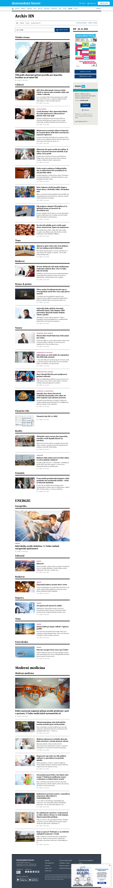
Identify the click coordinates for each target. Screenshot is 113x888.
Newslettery (82, 865)
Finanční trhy (22, 411)
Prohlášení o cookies (64, 863)
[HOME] (12, 8)
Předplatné (104, 3)
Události (19, 84)
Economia (47, 865)
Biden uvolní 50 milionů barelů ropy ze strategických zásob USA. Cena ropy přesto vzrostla (53, 291)
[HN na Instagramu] (31, 872)
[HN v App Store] (33, 879)
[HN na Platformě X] (26, 872)
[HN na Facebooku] (28, 872)
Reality (18, 431)
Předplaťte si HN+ (85, 76)
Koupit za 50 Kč (85, 71)
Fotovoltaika (21, 642)
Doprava (19, 598)
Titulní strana (22, 37)
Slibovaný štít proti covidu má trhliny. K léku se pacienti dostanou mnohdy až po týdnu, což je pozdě (52, 151)
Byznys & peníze (23, 284)
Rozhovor (20, 261)
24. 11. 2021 (20, 30)
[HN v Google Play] (22, 879)
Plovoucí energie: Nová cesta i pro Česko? (52, 650)
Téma (18, 240)
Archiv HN (24, 16)
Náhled (86, 110)
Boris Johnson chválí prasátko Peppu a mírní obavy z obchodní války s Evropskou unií (53, 189)
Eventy (80, 863)
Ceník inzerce (48, 870)
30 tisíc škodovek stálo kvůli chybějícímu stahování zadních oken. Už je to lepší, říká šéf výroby (53, 269)
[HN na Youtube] (38, 872)
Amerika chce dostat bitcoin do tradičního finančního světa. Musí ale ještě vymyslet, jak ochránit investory (51, 395)
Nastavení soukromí (64, 865)
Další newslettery (81, 121)
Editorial (19, 555)
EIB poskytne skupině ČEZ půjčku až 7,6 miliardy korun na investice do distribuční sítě (52, 208)
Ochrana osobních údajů (65, 860)
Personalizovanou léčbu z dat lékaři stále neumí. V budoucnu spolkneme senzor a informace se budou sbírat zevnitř (52, 777)
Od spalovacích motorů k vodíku (49, 605)
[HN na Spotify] (36, 872)
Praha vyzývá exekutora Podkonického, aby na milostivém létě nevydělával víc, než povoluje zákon (52, 170)
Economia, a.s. (27, 862)
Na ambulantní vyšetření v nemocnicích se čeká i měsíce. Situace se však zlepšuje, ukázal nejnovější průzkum (52, 815)
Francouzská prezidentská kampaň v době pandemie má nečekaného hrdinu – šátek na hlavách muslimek (53, 480)
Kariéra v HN (48, 868)
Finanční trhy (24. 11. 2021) (47, 416)
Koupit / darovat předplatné (86, 860)
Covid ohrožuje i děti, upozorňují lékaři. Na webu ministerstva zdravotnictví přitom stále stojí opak (52, 113)
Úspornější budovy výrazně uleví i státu (52, 584)
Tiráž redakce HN (49, 863)
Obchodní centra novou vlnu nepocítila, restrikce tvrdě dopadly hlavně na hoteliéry (52, 438)
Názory (18, 328)
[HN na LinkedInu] (33, 872)
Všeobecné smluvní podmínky (66, 868)
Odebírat (85, 105)
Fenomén (19, 473)
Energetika (20, 506)
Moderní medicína (24, 673)
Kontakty (47, 860)
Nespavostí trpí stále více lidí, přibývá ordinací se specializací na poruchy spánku (51, 758)
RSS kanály (82, 868)
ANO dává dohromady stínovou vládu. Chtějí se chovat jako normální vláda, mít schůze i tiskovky (53, 92)
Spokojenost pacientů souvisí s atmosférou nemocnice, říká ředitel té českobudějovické (53, 796)
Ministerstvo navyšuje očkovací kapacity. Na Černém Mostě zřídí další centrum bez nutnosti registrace (53, 132)
